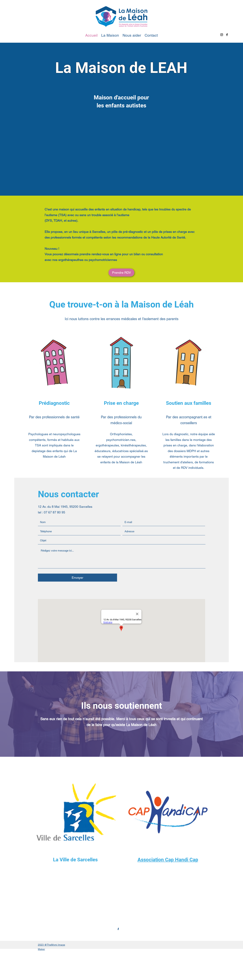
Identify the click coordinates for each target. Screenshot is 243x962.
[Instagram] (221, 34)
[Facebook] (227, 34)
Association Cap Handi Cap (168, 860)
